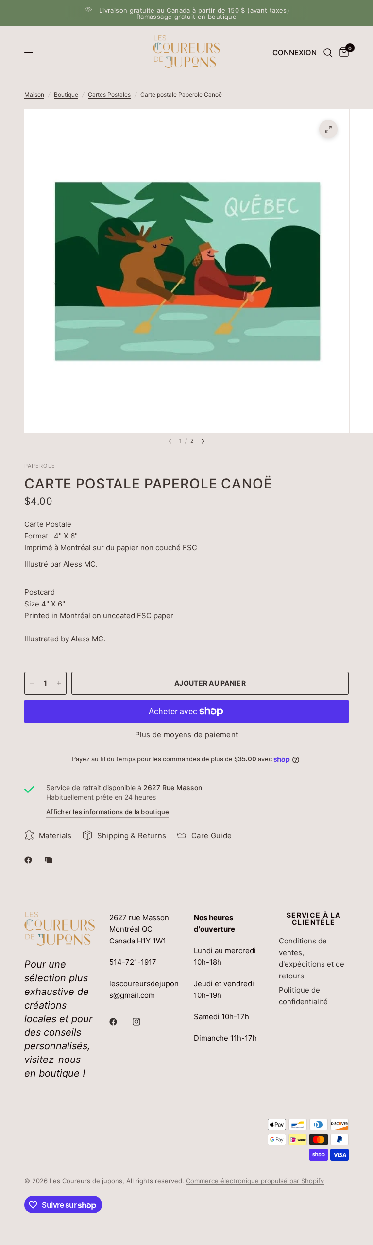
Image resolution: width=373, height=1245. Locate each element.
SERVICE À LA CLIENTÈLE (314, 918)
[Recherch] (328, 53)
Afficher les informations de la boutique (107, 812)
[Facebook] (30, 860)
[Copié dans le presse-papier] (50, 860)
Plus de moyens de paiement (186, 734)
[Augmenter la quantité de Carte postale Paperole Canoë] (58, 683)
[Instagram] (143, 1021)
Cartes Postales (109, 94)
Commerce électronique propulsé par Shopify (255, 1181)
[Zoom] (328, 129)
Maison (34, 94)
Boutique (66, 94)
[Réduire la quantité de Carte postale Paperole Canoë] (32, 683)
